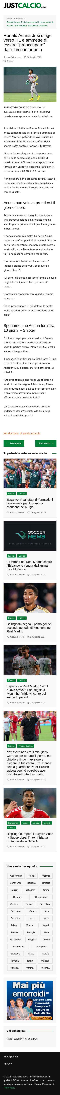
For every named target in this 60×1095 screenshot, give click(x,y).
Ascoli (32, 875)
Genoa (32, 911)
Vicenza (45, 967)
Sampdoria (41, 946)
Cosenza (17, 897)
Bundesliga (13, 823)
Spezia (45, 953)
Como (46, 890)
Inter (47, 911)
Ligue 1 (47, 823)
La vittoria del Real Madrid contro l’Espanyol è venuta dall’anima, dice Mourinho (29, 565)
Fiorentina (45, 904)
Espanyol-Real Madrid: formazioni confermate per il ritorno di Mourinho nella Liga (30, 503)
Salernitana (18, 946)
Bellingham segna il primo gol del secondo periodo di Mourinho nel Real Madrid (29, 627)
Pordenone (15, 939)
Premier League (26, 746)
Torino (30, 960)
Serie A (11, 828)
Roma (47, 939)
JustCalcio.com (13, 57)
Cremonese (41, 897)
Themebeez (10, 1087)
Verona (29, 967)
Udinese (45, 960)
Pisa (46, 932)
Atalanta (46, 875)
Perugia (31, 932)
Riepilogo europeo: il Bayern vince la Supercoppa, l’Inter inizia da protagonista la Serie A (30, 837)
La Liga (22, 494)
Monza (29, 925)
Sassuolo (15, 953)
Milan (14, 925)
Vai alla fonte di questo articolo (22, 433)
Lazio (31, 918)
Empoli (29, 904)
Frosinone (16, 911)
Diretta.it (32, 1039)
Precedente (15, 443)
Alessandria (16, 875)
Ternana (15, 960)
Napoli (45, 925)
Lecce (46, 918)
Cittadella (30, 890)
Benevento (15, 883)
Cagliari (14, 890)
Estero (10, 61)
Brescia (46, 883)
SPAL (31, 953)
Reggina (32, 939)
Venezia (14, 967)
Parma (14, 932)
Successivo (44, 443)
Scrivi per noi (11, 1056)
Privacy (8, 1063)
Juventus (15, 918)
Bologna (31, 883)
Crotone (14, 904)
